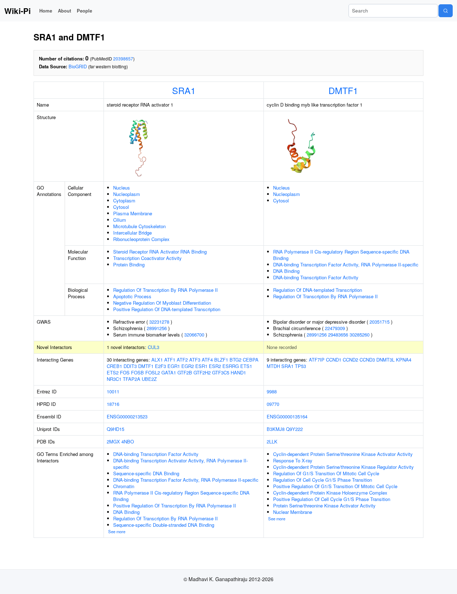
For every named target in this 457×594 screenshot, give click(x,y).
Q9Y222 (294, 429)
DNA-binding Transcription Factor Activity (315, 277)
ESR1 (201, 366)
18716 (113, 404)
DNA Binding (286, 270)
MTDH (273, 366)
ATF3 (194, 359)
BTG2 (235, 359)
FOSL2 (152, 372)
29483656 (338, 334)
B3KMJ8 (276, 429)
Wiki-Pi (17, 11)
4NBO (127, 441)
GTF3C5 (220, 372)
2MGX (113, 441)
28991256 (157, 328)
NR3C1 (114, 378)
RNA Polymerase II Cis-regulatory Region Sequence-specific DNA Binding (341, 254)
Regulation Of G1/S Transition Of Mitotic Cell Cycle (326, 473)
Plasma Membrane (132, 213)
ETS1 (246, 366)
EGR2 (187, 366)
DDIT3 (130, 366)
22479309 (335, 328)
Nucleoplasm (126, 194)
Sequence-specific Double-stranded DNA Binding (163, 524)
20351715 (380, 321)
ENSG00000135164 (287, 416)
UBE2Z (149, 378)
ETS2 (113, 372)
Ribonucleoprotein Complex (141, 239)
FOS (125, 372)
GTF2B (184, 372)
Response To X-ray (292, 460)
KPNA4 (403, 359)
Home (45, 10)
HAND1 (238, 372)
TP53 (300, 366)
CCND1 (333, 359)
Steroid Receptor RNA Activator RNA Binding (160, 251)
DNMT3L (385, 359)
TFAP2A (131, 378)
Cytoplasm (124, 200)
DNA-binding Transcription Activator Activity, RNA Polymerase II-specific (180, 463)
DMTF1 (343, 90)
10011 (113, 391)
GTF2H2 (202, 372)
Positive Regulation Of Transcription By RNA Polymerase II (174, 505)
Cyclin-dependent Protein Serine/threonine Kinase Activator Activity (343, 454)
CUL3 (153, 347)
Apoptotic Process (132, 296)
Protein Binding (129, 264)
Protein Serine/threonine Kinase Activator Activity (324, 505)
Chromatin (123, 486)
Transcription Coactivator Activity (147, 258)
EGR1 (173, 366)
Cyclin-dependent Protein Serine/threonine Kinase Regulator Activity (343, 466)
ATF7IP (317, 359)
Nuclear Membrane (292, 512)
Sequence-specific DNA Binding (146, 473)
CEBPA (250, 359)
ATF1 (169, 359)
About (64, 10)
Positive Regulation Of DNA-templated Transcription (166, 309)
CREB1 (114, 366)
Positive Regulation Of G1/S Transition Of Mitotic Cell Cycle (335, 486)
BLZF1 (221, 359)
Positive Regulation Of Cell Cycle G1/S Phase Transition (331, 499)
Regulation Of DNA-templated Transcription (317, 289)
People (84, 10)
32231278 (159, 321)
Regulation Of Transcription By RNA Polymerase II (165, 289)
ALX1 (157, 359)
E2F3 (160, 366)
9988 (272, 391)
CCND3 (367, 359)
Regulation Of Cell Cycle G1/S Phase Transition (322, 479)
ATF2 (182, 359)
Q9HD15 (115, 429)
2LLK (272, 441)
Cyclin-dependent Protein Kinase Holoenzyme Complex (330, 492)
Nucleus (121, 187)
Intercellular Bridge (132, 232)
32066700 (194, 334)
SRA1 (184, 90)
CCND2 (350, 359)
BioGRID (78, 66)
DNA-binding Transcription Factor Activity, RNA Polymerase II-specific (345, 264)
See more (116, 531)
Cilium (119, 219)
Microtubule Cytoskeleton (139, 226)
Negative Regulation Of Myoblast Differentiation (162, 302)
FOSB (137, 372)
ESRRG (230, 366)
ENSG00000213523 (127, 416)
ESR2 (215, 366)
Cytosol (121, 206)
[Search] (445, 10)
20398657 (123, 58)
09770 (273, 404)
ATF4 (207, 359)
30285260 (360, 334)
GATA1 (168, 372)
